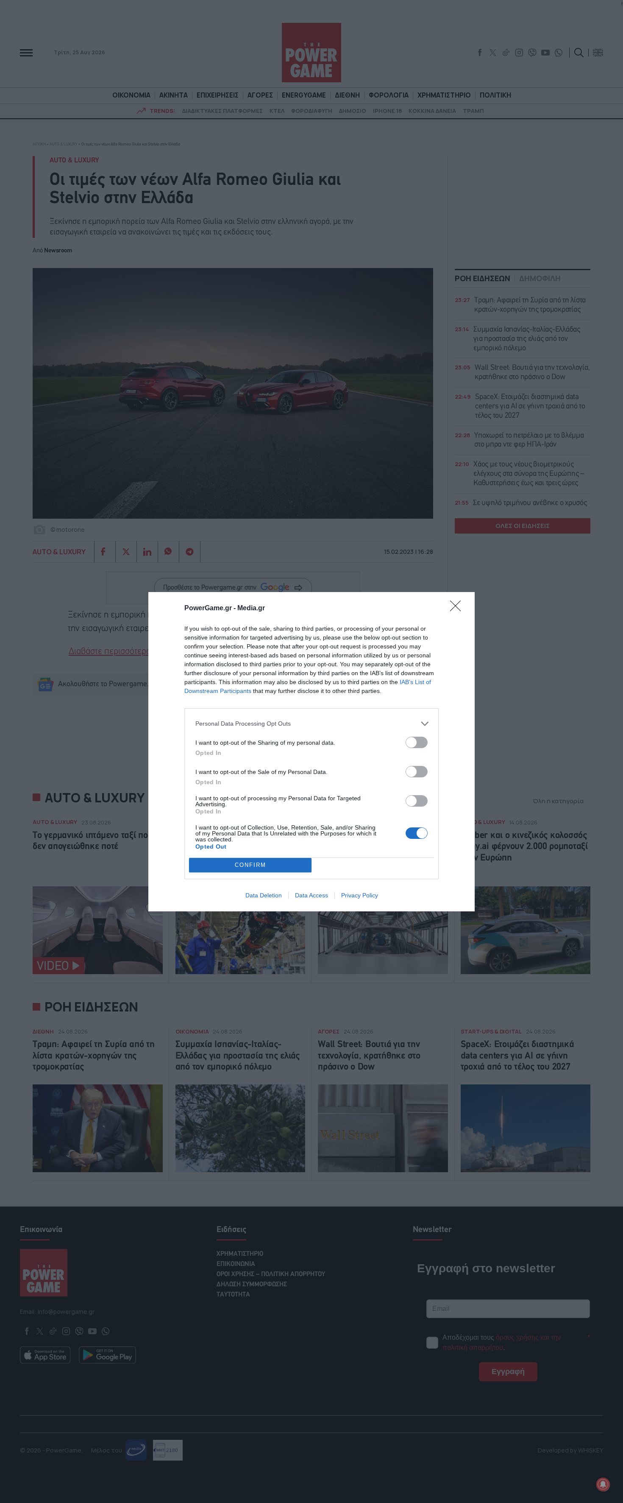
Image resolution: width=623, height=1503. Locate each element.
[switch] (417, 742)
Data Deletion (263, 895)
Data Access (311, 895)
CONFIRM (250, 865)
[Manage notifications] (603, 1484)
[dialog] (311, 751)
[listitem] (311, 723)
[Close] (458, 609)
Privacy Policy (359, 895)
